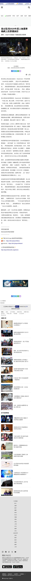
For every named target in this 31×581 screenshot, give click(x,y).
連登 (7, 311)
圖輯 (15, 544)
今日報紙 (15, 501)
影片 (15, 503)
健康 (15, 528)
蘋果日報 (19, 311)
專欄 (15, 517)
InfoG (15, 514)
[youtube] (15, 552)
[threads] (9, 552)
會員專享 (8, 16)
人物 (15, 524)
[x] (12, 552)
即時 (14, 16)
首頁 (2, 16)
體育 (15, 537)
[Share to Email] (20, 71)
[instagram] (3, 552)
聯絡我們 (10, 574)
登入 (17, 306)
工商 (15, 546)
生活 (15, 526)
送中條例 (12, 311)
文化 (15, 530)
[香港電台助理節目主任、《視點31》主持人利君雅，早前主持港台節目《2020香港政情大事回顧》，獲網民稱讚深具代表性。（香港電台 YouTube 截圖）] (15, 46)
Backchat (3, 315)
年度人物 (9, 313)
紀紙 (15, 535)
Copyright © (4, 575)
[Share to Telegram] (16, 71)
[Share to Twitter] (14, 71)
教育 (15, 540)
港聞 (21, 16)
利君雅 (15, 313)
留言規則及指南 (2, 302)
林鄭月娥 (26, 311)
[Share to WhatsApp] (18, 71)
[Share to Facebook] (12, 71)
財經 (15, 512)
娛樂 (15, 542)
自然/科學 (15, 533)
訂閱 (26, 306)
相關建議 (4, 574)
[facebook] (6, 552)
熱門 (18, 16)
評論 (15, 521)
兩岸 (25, 16)
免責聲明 (16, 574)
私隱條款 (22, 574)
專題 (15, 519)
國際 (29, 16)
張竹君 (3, 313)
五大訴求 (21, 313)
